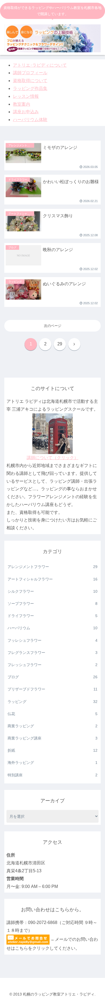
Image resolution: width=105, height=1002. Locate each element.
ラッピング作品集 (30, 88)
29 (59, 344)
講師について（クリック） (52, 457)
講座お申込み (26, 111)
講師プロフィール (30, 72)
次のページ (52, 326)
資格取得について (30, 80)
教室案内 (21, 104)
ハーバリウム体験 (30, 119)
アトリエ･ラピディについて (40, 65)
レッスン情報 (26, 96)
